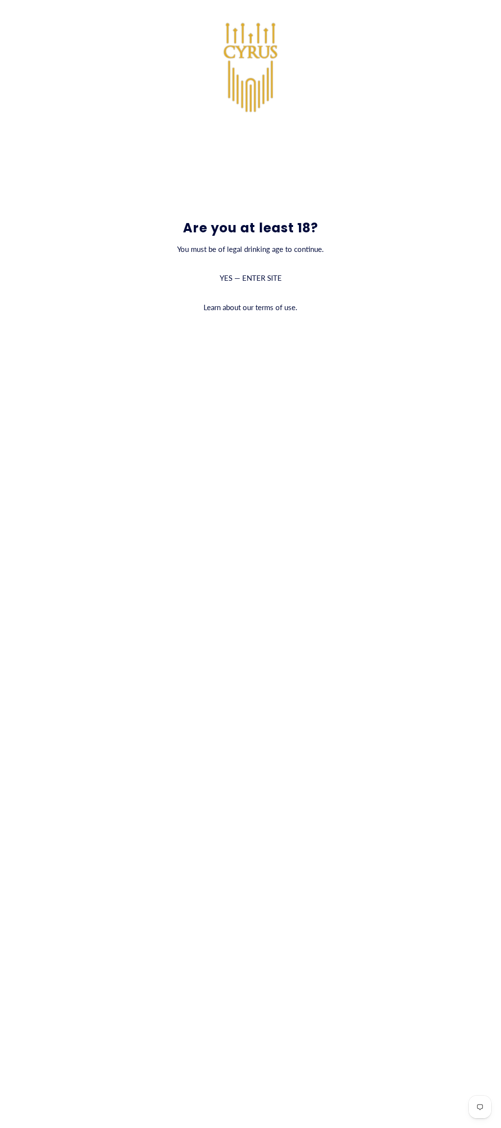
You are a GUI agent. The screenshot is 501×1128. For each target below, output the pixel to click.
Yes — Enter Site (251, 277)
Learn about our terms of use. (250, 307)
